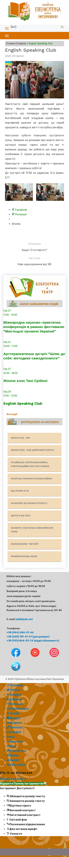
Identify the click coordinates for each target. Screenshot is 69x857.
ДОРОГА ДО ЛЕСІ (20, 515)
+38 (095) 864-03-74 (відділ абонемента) (33, 640)
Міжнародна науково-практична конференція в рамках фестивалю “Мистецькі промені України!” (33, 326)
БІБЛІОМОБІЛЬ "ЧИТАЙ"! (25, 544)
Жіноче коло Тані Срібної (25, 381)
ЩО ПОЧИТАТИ (19, 491)
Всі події (12, 414)
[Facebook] (13, 657)
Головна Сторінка (16, 43)
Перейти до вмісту (13, 778)
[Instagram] (51, 657)
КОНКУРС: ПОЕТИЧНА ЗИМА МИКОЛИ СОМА (32, 530)
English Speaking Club (22, 403)
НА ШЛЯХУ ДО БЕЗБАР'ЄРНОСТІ (29, 503)
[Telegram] (12, 671)
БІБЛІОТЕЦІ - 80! (20, 438)
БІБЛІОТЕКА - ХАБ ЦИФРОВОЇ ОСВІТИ (32, 450)
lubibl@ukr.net (24, 619)
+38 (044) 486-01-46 (20, 632)
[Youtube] (32, 657)
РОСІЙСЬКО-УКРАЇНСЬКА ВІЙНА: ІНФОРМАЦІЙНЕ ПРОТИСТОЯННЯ (30, 464)
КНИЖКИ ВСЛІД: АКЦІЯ (24, 556)
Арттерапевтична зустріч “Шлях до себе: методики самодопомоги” (34, 356)
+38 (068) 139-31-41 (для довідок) (28, 636)
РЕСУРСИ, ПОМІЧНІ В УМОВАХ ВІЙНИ (31, 478)
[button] (23, 783)
